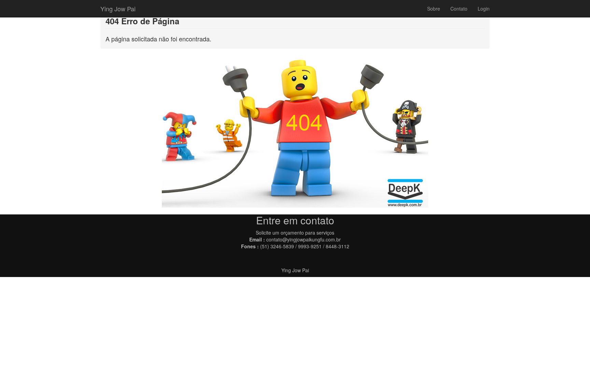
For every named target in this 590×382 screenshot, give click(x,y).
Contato (458, 8)
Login (484, 8)
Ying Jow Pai (118, 8)
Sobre (433, 8)
